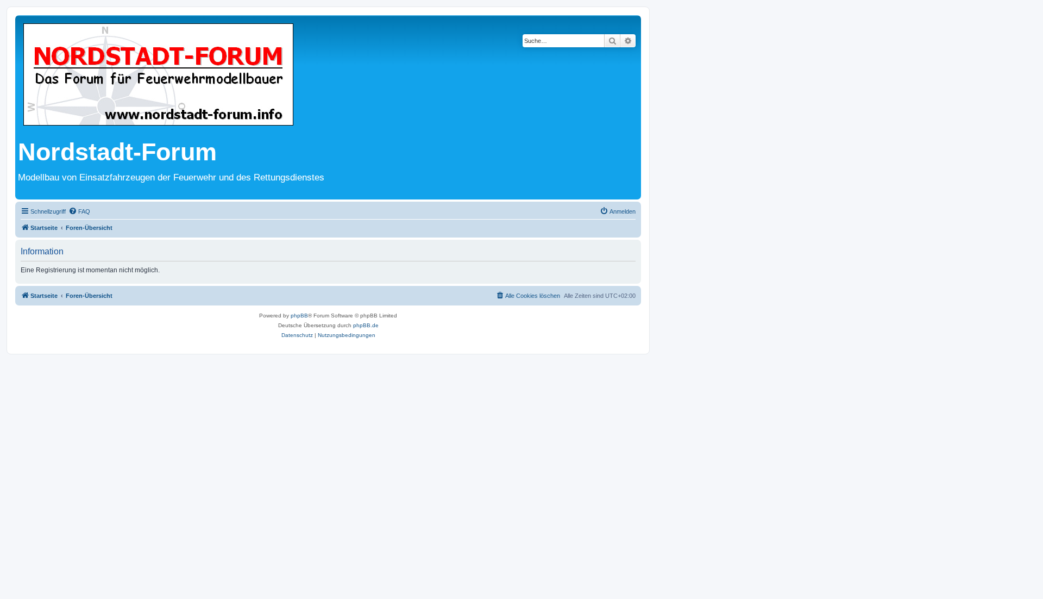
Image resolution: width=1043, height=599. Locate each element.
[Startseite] (158, 75)
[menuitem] (79, 211)
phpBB (299, 316)
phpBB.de (366, 325)
